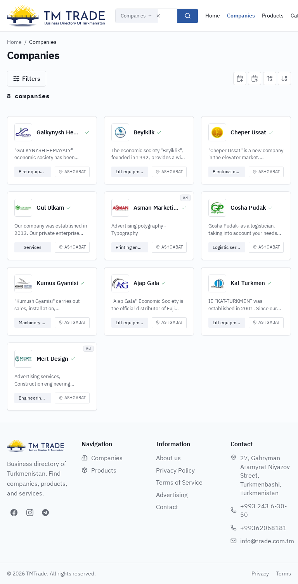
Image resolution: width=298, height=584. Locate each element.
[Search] (187, 16)
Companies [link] (43, 41)
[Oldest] (254, 78)
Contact (167, 507)
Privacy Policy (175, 470)
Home (212, 15)
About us (168, 458)
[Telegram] (45, 513)
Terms (283, 573)
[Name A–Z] (269, 78)
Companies (133, 15)
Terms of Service (179, 482)
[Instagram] (30, 513)
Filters (31, 78)
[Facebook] (14, 513)
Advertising (171, 495)
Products (273, 15)
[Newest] (239, 78)
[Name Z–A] (284, 78)
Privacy (260, 573)
